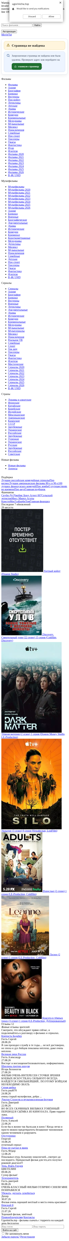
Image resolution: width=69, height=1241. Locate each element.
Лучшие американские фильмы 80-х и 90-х (33, 483)
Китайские (14, 405)
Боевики (13, 93)
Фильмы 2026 (16, 172)
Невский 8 (7, 1205)
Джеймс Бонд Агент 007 (28, 495)
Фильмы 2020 (16, 154)
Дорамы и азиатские (19, 399)
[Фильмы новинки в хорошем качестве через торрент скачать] (19, 22)
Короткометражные (19, 238)
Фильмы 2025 (16, 169)
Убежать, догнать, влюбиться (18, 1193)
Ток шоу (12, 349)
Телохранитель (9, 1178)
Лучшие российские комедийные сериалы (25, 480)
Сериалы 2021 (16, 370)
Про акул (19, 489)
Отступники (8, 1135)
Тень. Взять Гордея (12, 1165)
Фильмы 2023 (16, 163)
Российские (14, 433)
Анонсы (12, 468)
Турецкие (13, 439)
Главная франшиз (40, 501)
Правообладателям (12, 1217)
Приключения (16, 130)
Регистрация (27, 1236)
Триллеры (13, 139)
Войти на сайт (10, 1230)
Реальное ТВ (15, 340)
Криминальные (17, 117)
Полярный (7, 1117)
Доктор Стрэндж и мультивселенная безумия (27, 1099)
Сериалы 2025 (16, 382)
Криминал (14, 235)
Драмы (12, 108)
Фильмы (13, 84)
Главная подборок (35, 489)
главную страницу (28, 66)
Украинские (15, 429)
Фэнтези (13, 151)
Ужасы (12, 142)
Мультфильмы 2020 (19, 189)
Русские (12, 445)
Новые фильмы (17, 465)
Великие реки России (13, 1054)
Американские (16, 417)
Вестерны (13, 96)
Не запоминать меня (17, 1233)
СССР (11, 423)
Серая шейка (8, 1087)
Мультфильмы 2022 (19, 195)
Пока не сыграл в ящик (14, 1147)
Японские (13, 402)
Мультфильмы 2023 (19, 198)
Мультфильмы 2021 (19, 192)
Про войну (14, 99)
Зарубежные (15, 426)
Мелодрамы (15, 120)
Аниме (12, 87)
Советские (14, 454)
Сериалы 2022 (16, 373)
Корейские (14, 408)
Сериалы (13, 288)
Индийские (14, 411)
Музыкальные (16, 123)
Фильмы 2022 (16, 160)
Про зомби (42, 486)
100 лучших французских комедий (31, 485)
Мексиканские (16, 414)
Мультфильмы (16, 186)
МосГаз (14, 501)
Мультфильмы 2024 (19, 201)
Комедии (13, 114)
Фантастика (15, 145)
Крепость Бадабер (11, 1036)
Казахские (14, 420)
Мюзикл (13, 126)
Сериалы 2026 (16, 385)
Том (27, 501)
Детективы (14, 102)
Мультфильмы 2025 (19, 204)
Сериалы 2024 (16, 379)
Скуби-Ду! (7, 495)
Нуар (11, 148)
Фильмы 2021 (16, 157)
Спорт (11, 346)
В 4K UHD (14, 175)
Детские (12, 105)
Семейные (14, 133)
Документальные (18, 222)
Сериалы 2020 (16, 367)
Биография (14, 90)
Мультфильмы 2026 (19, 207)
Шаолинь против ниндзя (15, 1066)
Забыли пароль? (10, 1236)
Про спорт (14, 136)
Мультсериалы (16, 331)
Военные (13, 216)
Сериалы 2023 (16, 376)
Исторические (16, 111)
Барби (21, 501)
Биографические (17, 219)
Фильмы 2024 (16, 166)
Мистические (15, 364)
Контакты (29, 1217)
